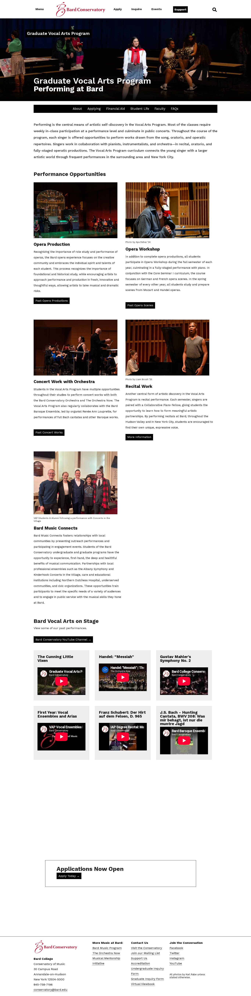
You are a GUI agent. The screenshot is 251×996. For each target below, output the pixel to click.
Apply (118, 9)
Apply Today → (69, 876)
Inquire (136, 9)
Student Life (139, 108)
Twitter (175, 953)
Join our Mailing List (145, 953)
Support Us (139, 958)
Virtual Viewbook (143, 984)
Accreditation (140, 963)
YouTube (176, 963)
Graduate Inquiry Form (147, 979)
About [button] (77, 108)
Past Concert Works (49, 432)
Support (180, 9)
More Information (139, 437)
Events (156, 9)
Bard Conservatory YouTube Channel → (63, 639)
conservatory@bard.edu (50, 989)
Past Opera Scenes (140, 305)
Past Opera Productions (51, 300)
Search (214, 9)
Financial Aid (115, 108)
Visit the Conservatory (146, 948)
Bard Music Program (107, 948)
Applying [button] (94, 108)
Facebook (176, 948)
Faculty (160, 108)
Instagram (177, 958)
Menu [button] (39, 9)
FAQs (174, 108)
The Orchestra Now (106, 953)
